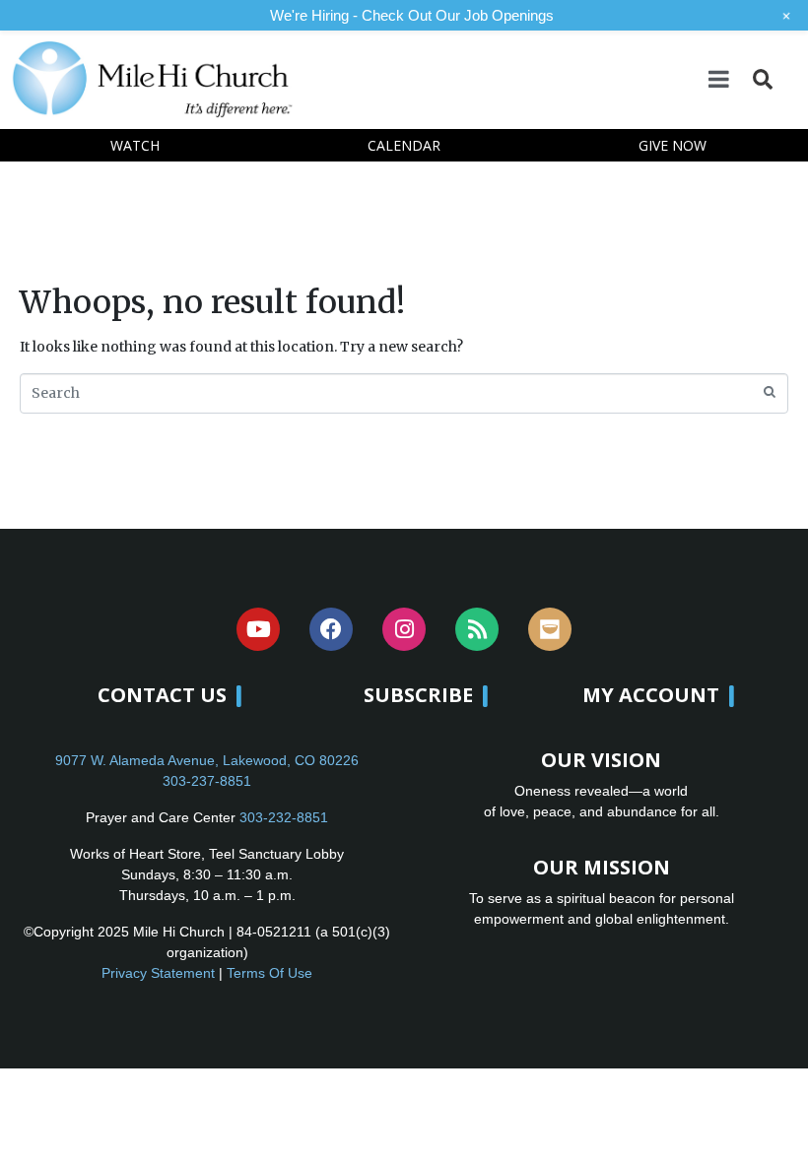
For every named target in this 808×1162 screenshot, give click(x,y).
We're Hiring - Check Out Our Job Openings (412, 15)
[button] (762, 79)
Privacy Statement (158, 973)
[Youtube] (258, 629)
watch (135, 145)
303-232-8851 (283, 817)
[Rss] (477, 629)
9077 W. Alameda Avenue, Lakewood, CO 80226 (207, 760)
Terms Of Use (269, 973)
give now (673, 145)
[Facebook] (331, 629)
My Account (650, 694)
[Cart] (789, 78)
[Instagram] (404, 629)
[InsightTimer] (550, 629)
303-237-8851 (207, 781)
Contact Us (162, 694)
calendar (404, 145)
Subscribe (418, 694)
